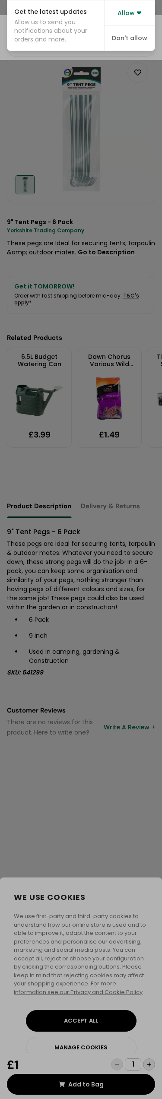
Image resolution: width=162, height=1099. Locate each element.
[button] (55, 25)
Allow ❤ (130, 13)
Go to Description (106, 252)
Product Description (39, 506)
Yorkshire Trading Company (45, 230)
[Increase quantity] (149, 1064)
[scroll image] (25, 184)
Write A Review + (129, 727)
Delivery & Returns (110, 506)
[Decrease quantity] (117, 1064)
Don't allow (129, 38)
